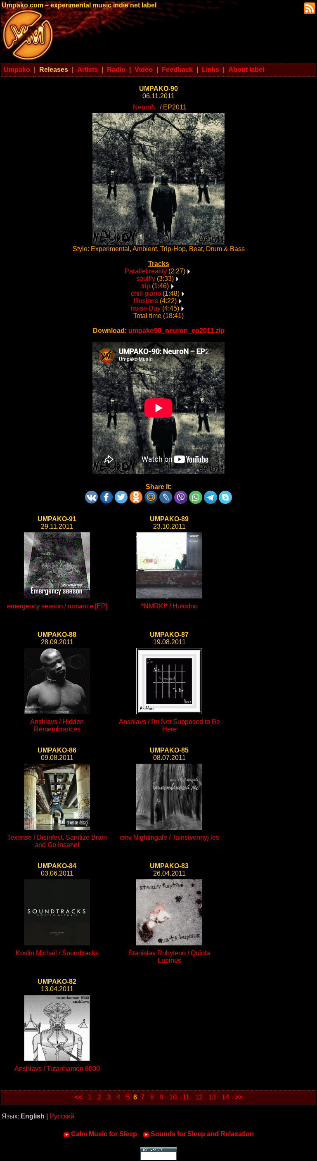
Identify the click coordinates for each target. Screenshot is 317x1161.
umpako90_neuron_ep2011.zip (176, 330)
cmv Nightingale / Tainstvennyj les (169, 837)
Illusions (146, 300)
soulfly (145, 278)
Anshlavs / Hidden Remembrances (57, 725)
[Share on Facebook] (106, 494)
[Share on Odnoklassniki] (136, 494)
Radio (116, 69)
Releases (53, 69)
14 (225, 1097)
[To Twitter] (121, 494)
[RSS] (308, 7)
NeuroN (144, 107)
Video (144, 69)
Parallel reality (146, 271)
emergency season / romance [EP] (57, 606)
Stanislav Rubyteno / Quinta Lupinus (169, 957)
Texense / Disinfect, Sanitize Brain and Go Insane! (57, 841)
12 (199, 1097)
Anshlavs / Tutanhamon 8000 (57, 1068)
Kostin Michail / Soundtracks (57, 953)
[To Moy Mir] (151, 494)
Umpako (17, 69)
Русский (62, 1116)
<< (78, 1097)
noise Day (146, 308)
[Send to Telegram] (210, 494)
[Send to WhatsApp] (195, 494)
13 (212, 1097)
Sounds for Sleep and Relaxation (202, 1133)
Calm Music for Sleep (104, 1133)
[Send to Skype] (225, 494)
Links (210, 69)
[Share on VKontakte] (91, 494)
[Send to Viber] (180, 494)
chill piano (146, 293)
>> (238, 1097)
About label (246, 69)
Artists (87, 69)
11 (185, 1097)
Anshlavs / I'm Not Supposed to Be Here (169, 725)
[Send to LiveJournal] (166, 494)
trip (145, 286)
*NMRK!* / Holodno (169, 606)
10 (173, 1097)
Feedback (177, 69)
